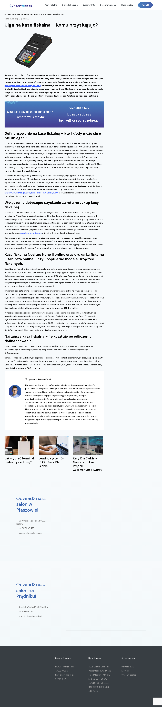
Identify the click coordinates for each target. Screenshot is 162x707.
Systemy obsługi (129, 675)
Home (7, 14)
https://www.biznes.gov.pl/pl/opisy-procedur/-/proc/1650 (31, 192)
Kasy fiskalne (51, 5)
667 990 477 (79, 108)
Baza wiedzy (127, 5)
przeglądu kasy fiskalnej (31, 233)
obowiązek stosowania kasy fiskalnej (23, 85)
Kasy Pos (125, 671)
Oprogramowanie (108, 5)
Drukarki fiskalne (70, 5)
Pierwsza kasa (128, 667)
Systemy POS (89, 5)
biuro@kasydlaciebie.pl (79, 120)
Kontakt (145, 5)
